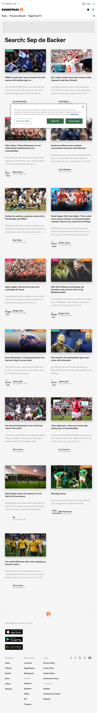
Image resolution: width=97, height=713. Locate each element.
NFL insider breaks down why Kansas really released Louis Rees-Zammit (71, 78)
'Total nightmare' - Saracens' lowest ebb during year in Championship (69, 427)
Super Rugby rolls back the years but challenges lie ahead (22, 288)
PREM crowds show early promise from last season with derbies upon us (25, 78)
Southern (27, 688)
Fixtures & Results (18, 16)
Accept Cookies (74, 121)
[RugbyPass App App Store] (48, 632)
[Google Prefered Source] (48, 647)
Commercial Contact (51, 694)
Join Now (28, 663)
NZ (25, 699)
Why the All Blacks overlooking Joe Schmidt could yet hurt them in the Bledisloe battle (67, 290)
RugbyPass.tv (29, 668)
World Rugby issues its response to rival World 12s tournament (23, 495)
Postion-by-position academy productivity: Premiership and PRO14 (25, 217)
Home (7, 663)
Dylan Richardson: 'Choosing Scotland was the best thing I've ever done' (25, 359)
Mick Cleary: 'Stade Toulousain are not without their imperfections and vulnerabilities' (23, 148)
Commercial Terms (51, 678)
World (26, 694)
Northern (27, 683)
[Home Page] (12, 10)
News (4, 16)
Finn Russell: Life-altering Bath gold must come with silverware (70, 359)
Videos (8, 683)
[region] (48, 116)
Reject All (55, 121)
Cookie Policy (49, 673)
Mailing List (29, 673)
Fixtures (8, 668)
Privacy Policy (49, 663)
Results (8, 673)
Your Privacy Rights (23, 121)
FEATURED (86, 189)
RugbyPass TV (35, 16)
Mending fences (58, 493)
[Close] (83, 107)
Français (27, 704)
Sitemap (8, 689)
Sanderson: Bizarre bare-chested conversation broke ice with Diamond (68, 146)
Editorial (46, 699)
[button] (94, 16)
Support (46, 688)
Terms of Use (48, 668)
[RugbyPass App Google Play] (48, 640)
